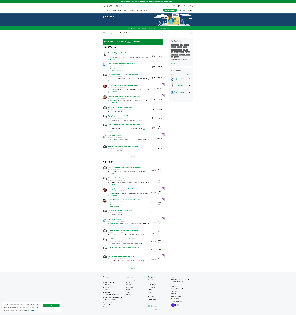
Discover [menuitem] (132, 10)
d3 (178, 44)
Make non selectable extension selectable (121, 256)
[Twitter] (149, 309)
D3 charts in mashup (114, 135)
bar (180, 49)
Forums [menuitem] (106, 10)
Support (127, 294)
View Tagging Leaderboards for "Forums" (181, 70)
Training (127, 292)
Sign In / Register (188, 10)
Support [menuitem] (113, 10)
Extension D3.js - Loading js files (118, 53)
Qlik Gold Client (107, 304)
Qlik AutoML (106, 287)
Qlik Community (107, 33)
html (182, 44)
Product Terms (175, 298)
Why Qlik (105, 307)
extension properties (176, 59)
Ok (51, 305)
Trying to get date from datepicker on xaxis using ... (124, 116)
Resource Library (130, 280)
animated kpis (174, 49)
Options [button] (191, 32)
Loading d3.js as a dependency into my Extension (123, 85)
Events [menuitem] (125, 10)
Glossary (127, 289)
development (186, 54)
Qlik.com (175, 6)
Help (180, 10)
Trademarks (174, 291)
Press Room (151, 282)
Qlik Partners (129, 282)
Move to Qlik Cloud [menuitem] (142, 10)
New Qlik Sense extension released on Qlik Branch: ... (124, 146)
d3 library (187, 52)
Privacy (150, 289)
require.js (179, 47)
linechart (173, 47)
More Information (51, 309)
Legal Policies (174, 286)
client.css (185, 49)
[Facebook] (156, 309)
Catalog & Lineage (108, 302)
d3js (180, 54)
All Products (106, 280)
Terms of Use (174, 293)
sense (184, 47)
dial (172, 57)
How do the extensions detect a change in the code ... (124, 96)
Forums (108, 17)
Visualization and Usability (115, 148)
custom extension (178, 52)
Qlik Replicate (106, 292)
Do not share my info (177, 301)
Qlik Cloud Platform (108, 282)
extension (173, 44)
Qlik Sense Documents (114, 127)
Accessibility (151, 287)
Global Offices (152, 297)
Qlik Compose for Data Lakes (111, 294)
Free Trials (128, 285)
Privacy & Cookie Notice (177, 289)
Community (136, 41)
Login (141, 1)
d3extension (174, 54)
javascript (186, 44)
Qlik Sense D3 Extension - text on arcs (120, 107)
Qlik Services (183, 6)
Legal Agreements (176, 296)
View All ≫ (134, 156)
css (172, 52)
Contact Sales (152, 299)
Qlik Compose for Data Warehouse (112, 297)
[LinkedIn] (152, 309)
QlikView (105, 289)
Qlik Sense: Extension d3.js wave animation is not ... (124, 74)
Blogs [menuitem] (119, 10)
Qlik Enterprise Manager (109, 299)
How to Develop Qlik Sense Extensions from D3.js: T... (124, 124)
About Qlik (151, 280)
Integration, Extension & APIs (116, 55)
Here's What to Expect (161, 28)
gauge (185, 59)
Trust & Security (152, 285)
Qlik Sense (106, 285)
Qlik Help (190, 6)
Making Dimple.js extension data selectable (121, 63)
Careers (150, 292)
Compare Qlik (129, 287)
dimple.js (177, 57)
